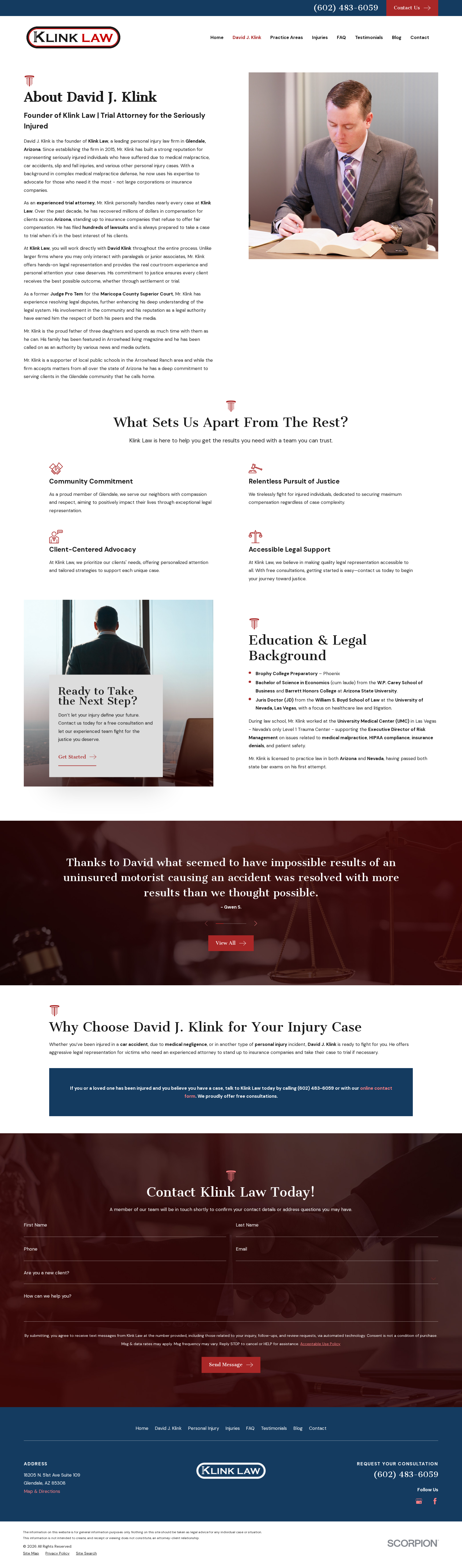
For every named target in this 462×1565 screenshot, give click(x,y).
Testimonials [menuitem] (369, 37)
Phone (30, 1249)
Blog (298, 1428)
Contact (317, 1428)
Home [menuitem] (217, 37)
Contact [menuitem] (419, 37)
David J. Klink (168, 1428)
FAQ (250, 1428)
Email (241, 1249)
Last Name (247, 1225)
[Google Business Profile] (419, 1501)
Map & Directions (42, 1491)
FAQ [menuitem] (341, 37)
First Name (35, 1225)
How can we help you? (47, 1296)
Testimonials (274, 1428)
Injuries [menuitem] (320, 37)
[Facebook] (435, 1501)
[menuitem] (31, 1553)
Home (142, 1428)
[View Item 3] (234, 923)
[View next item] (255, 923)
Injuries (232, 1428)
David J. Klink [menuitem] (247, 37)
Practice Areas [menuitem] (286, 37)
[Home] (73, 37)
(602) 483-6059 (345, 7)
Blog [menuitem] (396, 37)
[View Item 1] (219, 923)
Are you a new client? (46, 1273)
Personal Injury (203, 1428)
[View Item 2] (227, 923)
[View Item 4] (242, 923)
